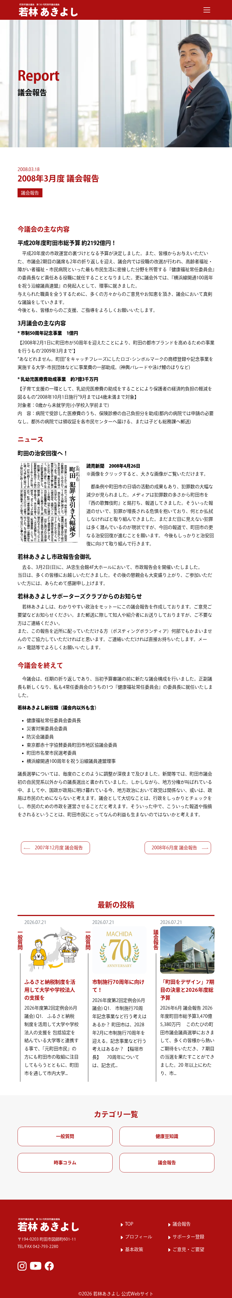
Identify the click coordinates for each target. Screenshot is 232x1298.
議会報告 (30, 193)
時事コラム (65, 1162)
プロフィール (138, 1236)
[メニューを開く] (206, 10)
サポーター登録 (188, 1236)
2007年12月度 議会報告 (59, 847)
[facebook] (49, 1266)
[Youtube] (35, 1266)
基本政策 (134, 1249)
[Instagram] (22, 1266)
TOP (129, 1224)
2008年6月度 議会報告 (174, 847)
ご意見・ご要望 (188, 1249)
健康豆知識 (167, 1136)
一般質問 (65, 1136)
